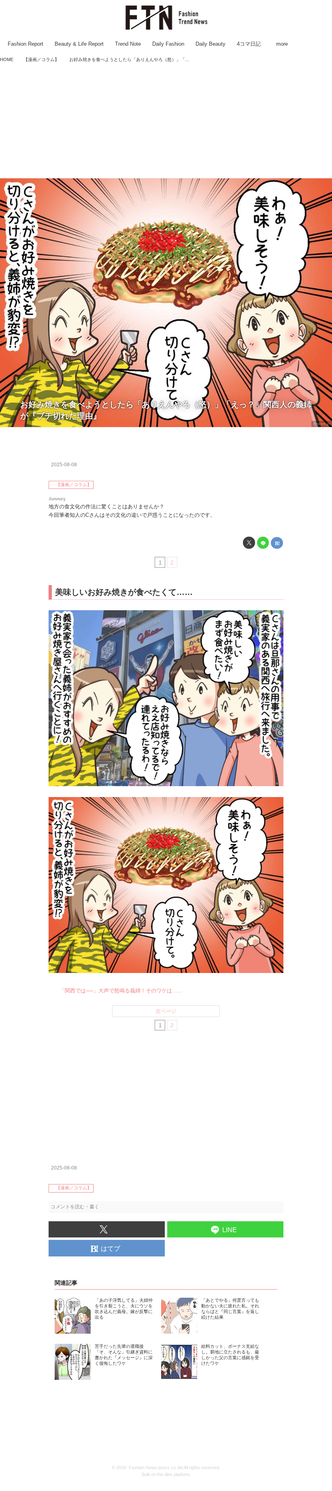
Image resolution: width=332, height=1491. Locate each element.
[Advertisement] (166, 121)
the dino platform (173, 1474)
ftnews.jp (321, 423)
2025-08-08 (64, 464)
